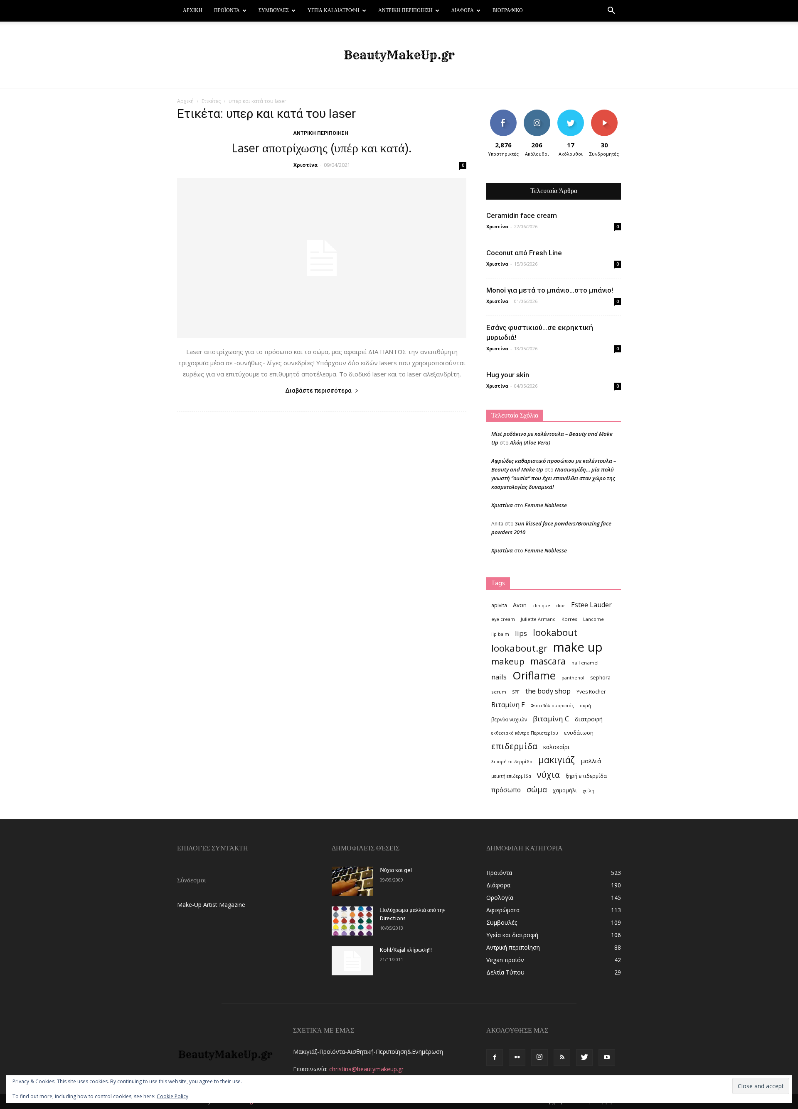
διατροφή (589, 719)
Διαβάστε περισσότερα (318, 390)
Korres (569, 619)
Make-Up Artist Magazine (211, 905)
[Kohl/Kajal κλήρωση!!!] (352, 960)
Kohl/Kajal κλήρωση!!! (406, 950)
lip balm (500, 634)
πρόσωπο (506, 790)
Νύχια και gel (396, 870)
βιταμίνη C (551, 718)
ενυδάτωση (579, 732)
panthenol (573, 678)
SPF (516, 692)
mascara (548, 661)
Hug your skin (507, 375)
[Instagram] (539, 1057)
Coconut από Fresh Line (524, 253)
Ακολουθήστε (538, 113)
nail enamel (584, 663)
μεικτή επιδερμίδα (511, 776)
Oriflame (534, 675)
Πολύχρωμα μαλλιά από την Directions (412, 914)
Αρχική (192, 11)
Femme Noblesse (546, 505)
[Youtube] (606, 1057)
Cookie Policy (172, 1096)
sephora (600, 677)
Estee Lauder (591, 605)
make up (578, 647)
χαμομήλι (565, 790)
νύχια (548, 774)
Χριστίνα (305, 165)
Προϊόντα (227, 11)
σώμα (537, 789)
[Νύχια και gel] (352, 881)
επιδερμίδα (514, 746)
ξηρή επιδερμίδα (586, 775)
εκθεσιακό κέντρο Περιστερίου (524, 733)
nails (499, 676)
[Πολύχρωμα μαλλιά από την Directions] (352, 921)
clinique (541, 605)
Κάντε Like (503, 113)
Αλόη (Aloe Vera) (530, 442)
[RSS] (562, 1057)
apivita (499, 605)
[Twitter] (584, 1057)
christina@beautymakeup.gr (366, 1069)
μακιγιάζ (556, 759)
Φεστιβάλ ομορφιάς (552, 705)
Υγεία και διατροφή (334, 11)
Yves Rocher (591, 691)
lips (521, 633)
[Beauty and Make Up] (399, 55)
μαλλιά (591, 761)
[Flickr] (517, 1057)
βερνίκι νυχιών (509, 719)
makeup (508, 661)
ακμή (585, 705)
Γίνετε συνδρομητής (606, 116)
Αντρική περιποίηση (405, 11)
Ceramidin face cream (521, 215)
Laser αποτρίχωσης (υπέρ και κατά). (321, 149)
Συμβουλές (274, 11)
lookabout (555, 632)
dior (560, 605)
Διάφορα (462, 11)
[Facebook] (494, 1057)
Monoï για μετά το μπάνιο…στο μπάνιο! (549, 290)
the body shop (548, 690)
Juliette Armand (538, 619)
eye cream (503, 619)
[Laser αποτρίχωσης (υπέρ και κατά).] (321, 258)
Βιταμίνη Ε (508, 705)
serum (498, 692)
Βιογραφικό (508, 11)
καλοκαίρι (556, 747)
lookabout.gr (519, 648)
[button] (611, 11)
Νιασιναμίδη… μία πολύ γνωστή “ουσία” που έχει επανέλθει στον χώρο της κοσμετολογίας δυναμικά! (553, 478)
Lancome (593, 619)
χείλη (588, 791)
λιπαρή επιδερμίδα (511, 762)
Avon (520, 605)
